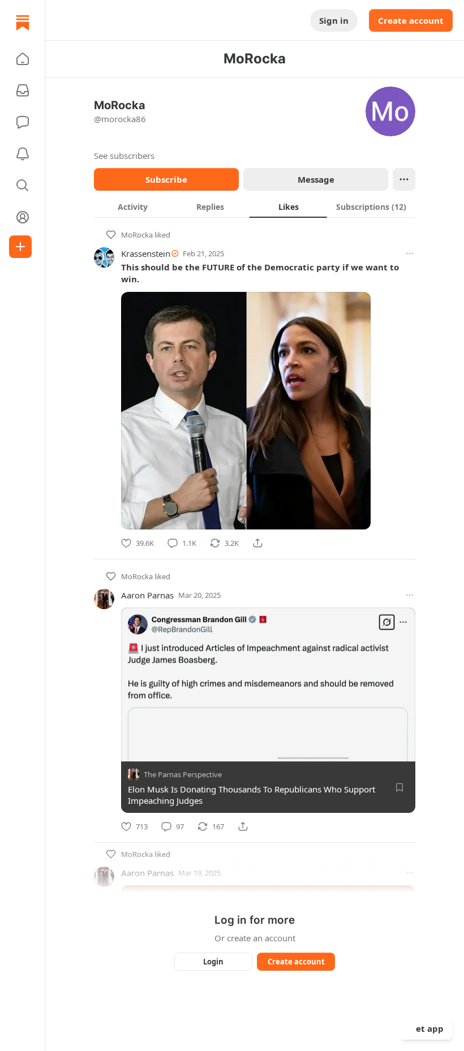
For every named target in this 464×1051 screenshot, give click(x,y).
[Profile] (22, 217)
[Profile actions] (404, 179)
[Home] (22, 22)
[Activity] (22, 153)
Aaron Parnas (147, 595)
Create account (411, 20)
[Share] (257, 543)
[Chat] (22, 122)
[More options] (410, 253)
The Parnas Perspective (183, 774)
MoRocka (137, 235)
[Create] (20, 246)
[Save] (399, 787)
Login (213, 962)
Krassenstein (145, 253)
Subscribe (166, 179)
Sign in (334, 20)
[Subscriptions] (22, 90)
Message (316, 179)
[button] (22, 58)
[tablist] (254, 206)
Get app (427, 1028)
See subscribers (124, 155)
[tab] (132, 206)
